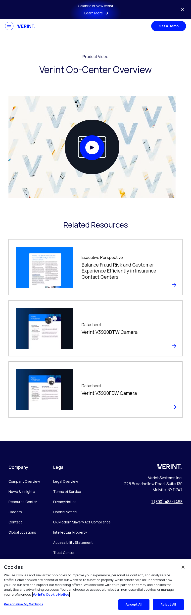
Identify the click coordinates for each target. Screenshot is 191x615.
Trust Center (64, 552)
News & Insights (21, 491)
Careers (15, 512)
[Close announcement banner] (182, 9)
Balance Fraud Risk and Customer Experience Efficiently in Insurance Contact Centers (119, 271)
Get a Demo (169, 26)
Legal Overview (65, 481)
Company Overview (24, 481)
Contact (15, 522)
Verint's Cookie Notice (51, 594)
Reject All (168, 604)
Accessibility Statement (73, 542)
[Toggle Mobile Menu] (9, 26)
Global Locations (22, 532)
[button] (92, 147)
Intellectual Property (70, 532)
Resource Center (22, 501)
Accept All (134, 604)
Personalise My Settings (23, 604)
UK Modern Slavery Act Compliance (82, 522)
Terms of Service (67, 491)
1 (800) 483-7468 (167, 501)
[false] (183, 567)
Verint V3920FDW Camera (109, 393)
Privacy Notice (65, 501)
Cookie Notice (65, 512)
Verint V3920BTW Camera (110, 332)
